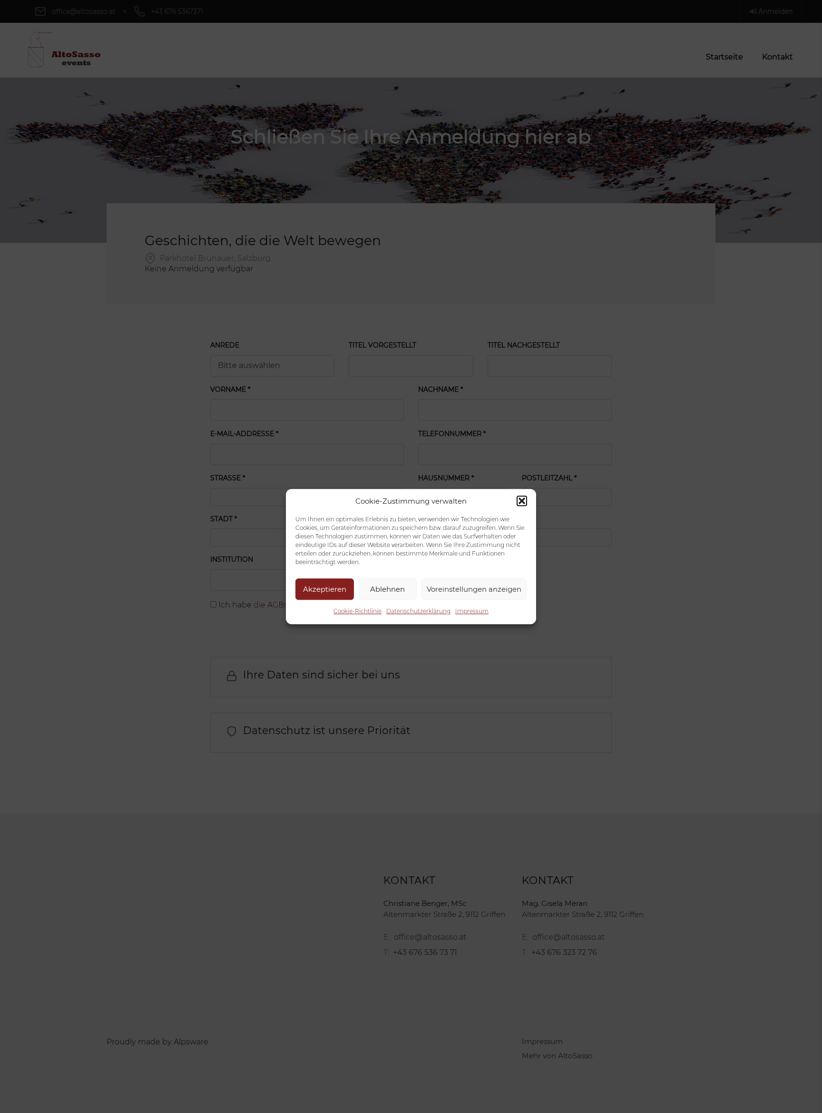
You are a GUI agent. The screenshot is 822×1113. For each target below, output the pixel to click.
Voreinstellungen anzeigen (474, 589)
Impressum (472, 611)
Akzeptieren (324, 589)
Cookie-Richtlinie (357, 611)
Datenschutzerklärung (418, 611)
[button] (522, 501)
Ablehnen (387, 589)
